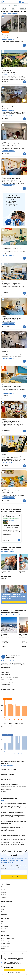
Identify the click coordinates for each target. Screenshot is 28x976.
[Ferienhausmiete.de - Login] (23, 1)
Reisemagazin (4, 926)
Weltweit (3, 894)
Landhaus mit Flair (11, 829)
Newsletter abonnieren (14, 876)
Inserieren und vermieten (7, 938)
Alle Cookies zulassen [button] (14, 970)
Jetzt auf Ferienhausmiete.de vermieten (14, 602)
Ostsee (3, 889)
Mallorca (3, 892)
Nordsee (3, 887)
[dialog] (14, 963)
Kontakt (3, 931)
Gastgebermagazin (6, 941)
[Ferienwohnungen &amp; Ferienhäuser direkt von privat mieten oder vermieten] (2, 1)
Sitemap (3, 897)
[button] (26, 1)
